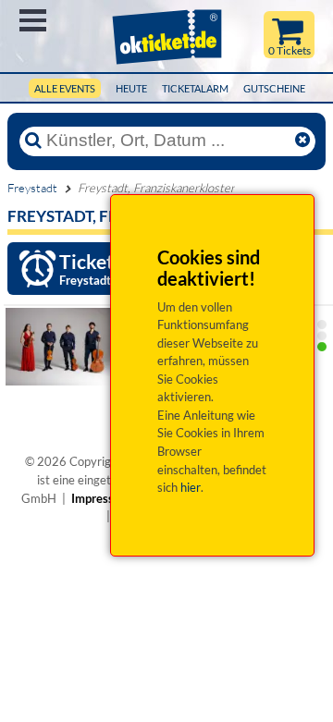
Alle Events (64, 88)
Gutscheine (274, 88)
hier (190, 487)
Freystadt (32, 187)
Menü (33, 20)
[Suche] (33, 140)
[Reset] (302, 140)
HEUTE (131, 88)
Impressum (100, 498)
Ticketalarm (195, 88)
